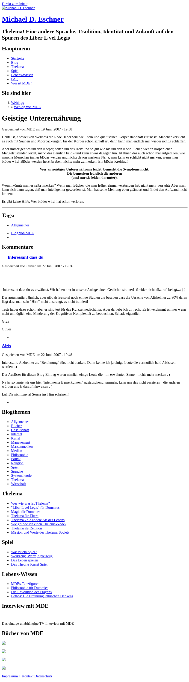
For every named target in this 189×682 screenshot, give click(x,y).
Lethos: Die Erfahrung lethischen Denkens (42, 596)
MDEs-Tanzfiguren (25, 584)
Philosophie (19, 455)
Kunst (15, 438)
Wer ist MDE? (21, 83)
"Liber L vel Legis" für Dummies (35, 507)
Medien (16, 451)
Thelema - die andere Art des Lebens (38, 520)
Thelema (17, 67)
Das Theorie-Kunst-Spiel (29, 564)
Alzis (6, 345)
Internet (16, 434)
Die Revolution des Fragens (31, 592)
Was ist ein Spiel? (24, 552)
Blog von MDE (22, 233)
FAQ (14, 79)
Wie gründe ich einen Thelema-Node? (38, 524)
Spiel (14, 71)
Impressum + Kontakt (17, 676)
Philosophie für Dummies (29, 588)
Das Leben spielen (24, 560)
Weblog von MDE (27, 107)
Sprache (17, 471)
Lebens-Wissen (22, 75)
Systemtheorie (21, 475)
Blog (14, 62)
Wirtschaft (18, 484)
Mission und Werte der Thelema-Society (40, 532)
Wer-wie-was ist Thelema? (30, 503)
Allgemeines (20, 225)
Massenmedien (22, 446)
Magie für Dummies (25, 512)
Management (20, 442)
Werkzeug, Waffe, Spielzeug (32, 556)
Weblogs (17, 103)
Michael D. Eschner (33, 19)
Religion (17, 463)
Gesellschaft (20, 430)
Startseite (17, 58)
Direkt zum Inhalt (14, 4)
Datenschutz (43, 676)
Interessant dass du (23, 257)
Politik (16, 459)
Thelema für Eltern (24, 516)
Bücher (16, 426)
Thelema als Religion (26, 528)
